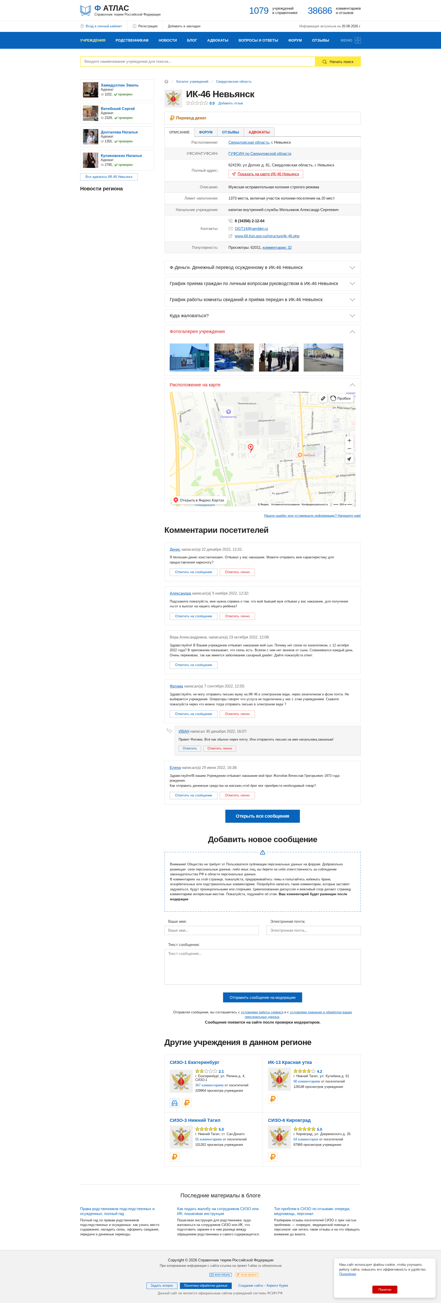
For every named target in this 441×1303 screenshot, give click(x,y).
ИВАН (184, 731)
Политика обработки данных (206, 1285)
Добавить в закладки (184, 26)
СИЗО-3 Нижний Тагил (195, 1120)
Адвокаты (217, 40)
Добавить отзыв (230, 103)
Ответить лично (237, 572)
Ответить (190, 748)
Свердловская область (234, 81)
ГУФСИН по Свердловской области (259, 153)
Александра (180, 593)
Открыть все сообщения (262, 816)
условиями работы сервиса (262, 1012)
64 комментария (305, 1139)
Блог (192, 40)
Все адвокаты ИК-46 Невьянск (108, 177)
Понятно (384, 1290)
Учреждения (92, 40)
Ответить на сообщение (193, 572)
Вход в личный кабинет (104, 26)
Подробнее (347, 1274)
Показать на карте (268, 174)
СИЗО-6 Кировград (289, 1120)
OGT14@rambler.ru (251, 228)
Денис (175, 549)
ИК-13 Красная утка (290, 1062)
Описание (179, 132)
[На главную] (166, 81)
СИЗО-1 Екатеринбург (194, 1062)
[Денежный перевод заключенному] (187, 1103)
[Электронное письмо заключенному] (174, 1103)
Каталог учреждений (192, 81)
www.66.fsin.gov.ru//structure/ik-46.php (267, 236)
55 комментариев (208, 1139)
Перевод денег (191, 118)
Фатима (176, 686)
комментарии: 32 (277, 247)
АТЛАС (127, 10)
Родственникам (132, 40)
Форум (295, 40)
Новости (168, 40)
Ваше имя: (177, 921)
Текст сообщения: (184, 945)
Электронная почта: (287, 921)
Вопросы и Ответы (258, 40)
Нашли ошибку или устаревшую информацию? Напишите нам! (312, 516)
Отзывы (320, 40)
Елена (175, 767)
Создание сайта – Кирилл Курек (263, 1285)
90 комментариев (306, 1081)
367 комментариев (209, 1085)
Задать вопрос (162, 1285)
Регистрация (147, 26)
